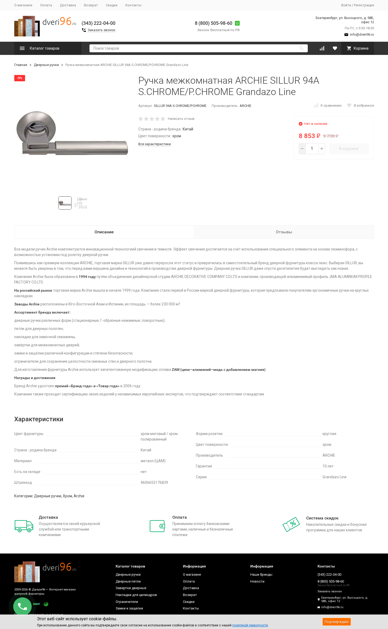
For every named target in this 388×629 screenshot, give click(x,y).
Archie (79, 496)
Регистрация (364, 5)
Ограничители (127, 602)
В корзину (349, 148)
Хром (67, 496)
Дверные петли (128, 581)
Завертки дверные (131, 588)
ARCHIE (245, 106)
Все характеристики (154, 144)
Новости (257, 581)
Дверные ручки (46, 65)
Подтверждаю (337, 622)
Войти (346, 5)
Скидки (111, 5)
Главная (20, 65)
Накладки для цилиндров (136, 595)
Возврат (91, 5)
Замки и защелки (129, 608)
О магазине (23, 5)
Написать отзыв (181, 119)
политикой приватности (250, 625)
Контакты (133, 5)
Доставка (68, 5)
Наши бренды (261, 574)
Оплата (46, 5)
